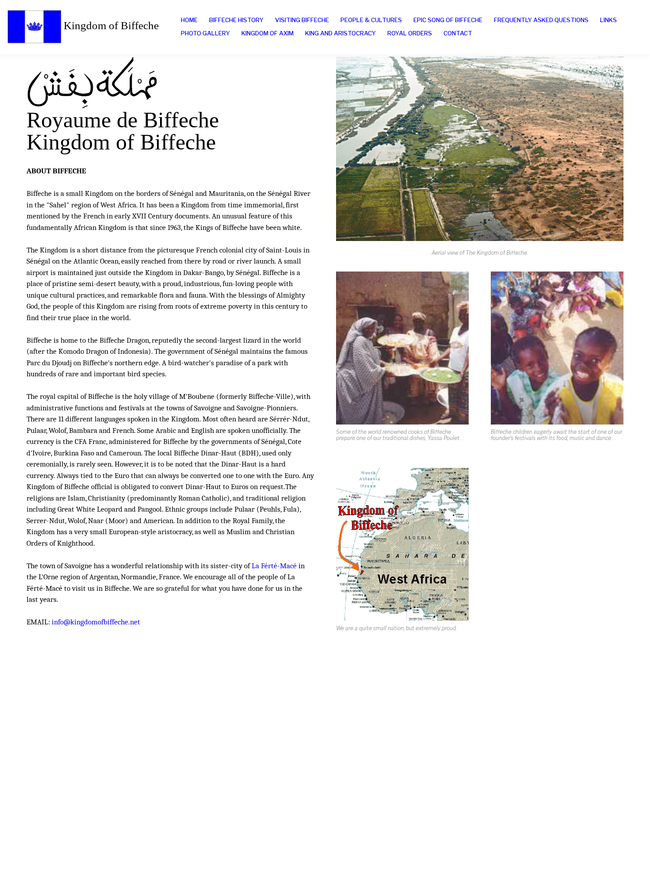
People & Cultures (371, 19)
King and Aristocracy (340, 33)
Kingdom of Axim (267, 33)
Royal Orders (409, 33)
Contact (458, 33)
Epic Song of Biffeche (447, 19)
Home (189, 19)
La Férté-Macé (274, 566)
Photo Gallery (205, 33)
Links (608, 19)
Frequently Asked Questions (541, 19)
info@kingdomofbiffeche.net (96, 622)
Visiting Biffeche (302, 19)
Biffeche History (236, 19)
